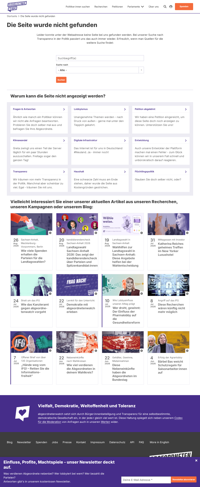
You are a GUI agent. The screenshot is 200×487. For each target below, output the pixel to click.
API (132, 442)
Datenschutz (117, 442)
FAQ (141, 442)
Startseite (12, 16)
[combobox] (100, 70)
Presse (67, 442)
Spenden (41, 442)
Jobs (55, 442)
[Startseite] (17, 6)
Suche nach (62, 64)
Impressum (97, 442)
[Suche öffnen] (165, 6)
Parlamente (134, 6)
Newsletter (24, 442)
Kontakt (81, 442)
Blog (9, 442)
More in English (159, 442)
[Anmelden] (171, 6)
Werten (105, 421)
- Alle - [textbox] (62, 70)
